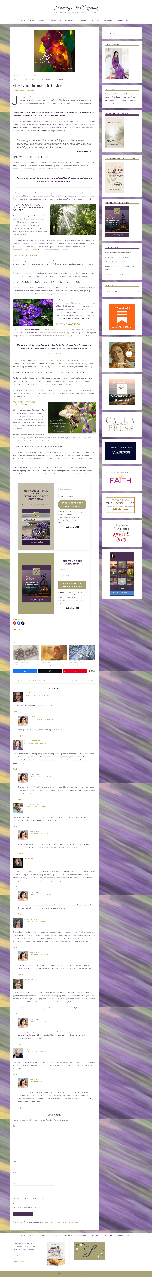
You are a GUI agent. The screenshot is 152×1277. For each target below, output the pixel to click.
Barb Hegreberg (32, 693)
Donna (32, 717)
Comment (17, 1126)
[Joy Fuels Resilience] (82, 652)
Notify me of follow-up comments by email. (30, 1198)
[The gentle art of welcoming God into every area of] (130, 573)
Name (16, 1161)
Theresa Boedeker (32, 741)
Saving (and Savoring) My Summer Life (121, 253)
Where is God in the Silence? (116, 274)
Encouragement (26, 79)
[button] (36, 527)
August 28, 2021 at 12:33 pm (40, 894)
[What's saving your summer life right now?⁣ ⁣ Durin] (113, 581)
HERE (22, 131)
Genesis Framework (83, 1274)
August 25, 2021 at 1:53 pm (35, 982)
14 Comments (35, 75)
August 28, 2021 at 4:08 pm (40, 834)
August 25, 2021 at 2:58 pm (35, 921)
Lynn (26, 1049)
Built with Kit (72, 527)
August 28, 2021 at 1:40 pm (35, 806)
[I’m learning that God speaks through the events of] (122, 573)
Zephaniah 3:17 (54, 353)
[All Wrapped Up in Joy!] (26, 652)
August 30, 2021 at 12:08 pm (40, 776)
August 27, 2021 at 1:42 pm (35, 861)
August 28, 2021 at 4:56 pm (35, 743)
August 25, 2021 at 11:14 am (40, 1082)
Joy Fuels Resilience (76, 661)
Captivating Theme (67, 1274)
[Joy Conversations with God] (54, 652)
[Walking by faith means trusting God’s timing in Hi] (113, 564)
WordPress (95, 1274)
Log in (102, 1274)
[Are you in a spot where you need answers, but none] (122, 564)
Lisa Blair (29, 858)
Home (15, 79)
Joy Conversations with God (51, 661)
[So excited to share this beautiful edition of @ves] (122, 581)
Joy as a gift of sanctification (69, 294)
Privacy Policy (19, 1255)
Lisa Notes (23, 103)
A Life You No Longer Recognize (118, 257)
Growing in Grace (34, 90)
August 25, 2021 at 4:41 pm (40, 1021)
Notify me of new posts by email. (26, 1207)
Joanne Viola (30, 919)
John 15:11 (54, 364)
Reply (15, 712)
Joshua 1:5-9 (67, 303)
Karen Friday (30, 804)
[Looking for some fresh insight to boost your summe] (130, 581)
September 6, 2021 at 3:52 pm (41, 719)
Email (15, 1173)
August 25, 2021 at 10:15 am (35, 1051)
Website (16, 1184)
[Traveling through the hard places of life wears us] (130, 564)
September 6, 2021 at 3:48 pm (36, 695)
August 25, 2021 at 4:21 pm (40, 955)
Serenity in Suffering (76, 8)
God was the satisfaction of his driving (54, 333)
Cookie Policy (19, 1261)
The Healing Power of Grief (116, 262)
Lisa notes (29, 979)
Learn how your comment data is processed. (63, 1222)
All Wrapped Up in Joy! (22, 661)
